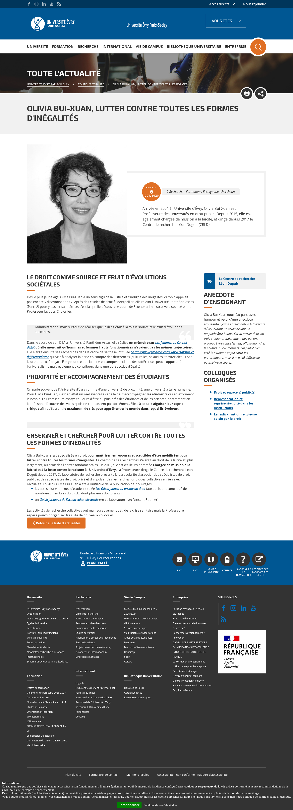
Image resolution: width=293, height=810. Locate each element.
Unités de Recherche (87, 613)
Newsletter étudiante (38, 647)
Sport (127, 656)
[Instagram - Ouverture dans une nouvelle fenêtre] (36, 4)
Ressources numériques (137, 697)
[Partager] (260, 93)
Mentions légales (137, 775)
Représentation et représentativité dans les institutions (233, 403)
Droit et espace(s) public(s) (234, 392)
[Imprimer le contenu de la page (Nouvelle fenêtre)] (246, 93)
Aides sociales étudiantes (138, 637)
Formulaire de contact (103, 775)
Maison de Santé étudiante (139, 647)
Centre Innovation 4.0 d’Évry (188, 680)
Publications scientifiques (89, 618)
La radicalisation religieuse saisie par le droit (235, 416)
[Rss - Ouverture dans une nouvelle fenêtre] (59, 4)
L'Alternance (34, 721)
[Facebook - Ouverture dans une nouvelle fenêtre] (29, 4)
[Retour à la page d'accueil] (52, 22)
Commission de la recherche (91, 628)
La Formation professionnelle (189, 661)
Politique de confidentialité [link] (160, 805)
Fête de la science (85, 642)
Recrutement (34, 628)
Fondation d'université (185, 618)
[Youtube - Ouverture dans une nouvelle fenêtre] (52, 4)
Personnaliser (129, 805)
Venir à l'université (37, 637)
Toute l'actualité (91, 84)
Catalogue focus (133, 692)
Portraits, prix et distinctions (42, 633)
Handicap (129, 652)
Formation (63, 46)
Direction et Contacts (87, 656)
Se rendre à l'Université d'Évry (92, 707)
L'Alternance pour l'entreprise (189, 666)
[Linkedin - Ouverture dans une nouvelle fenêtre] (44, 4)
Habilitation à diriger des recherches (96, 637)
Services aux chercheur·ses (91, 623)
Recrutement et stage (185, 671)
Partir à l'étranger (85, 692)
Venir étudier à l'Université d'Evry (94, 697)
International (117, 46)
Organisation (34, 613)
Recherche (88, 46)
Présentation (83, 609)
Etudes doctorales (85, 633)
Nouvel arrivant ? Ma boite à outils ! (46, 702)
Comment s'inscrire (38, 697)
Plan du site (73, 775)
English (80, 683)
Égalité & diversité (37, 623)
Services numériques (135, 628)
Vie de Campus (149, 46)
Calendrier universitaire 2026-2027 (46, 692)
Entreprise (235, 46)
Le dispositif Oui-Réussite (41, 735)
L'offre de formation (38, 688)
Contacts (80, 716)
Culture (128, 661)
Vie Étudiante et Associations (140, 633)
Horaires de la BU (134, 688)
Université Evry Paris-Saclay (48, 84)
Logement (129, 642)
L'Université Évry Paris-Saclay (43, 609)
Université (37, 46)
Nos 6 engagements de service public (47, 618)
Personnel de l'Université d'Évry (93, 702)
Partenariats (82, 712)
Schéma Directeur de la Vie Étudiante (47, 661)
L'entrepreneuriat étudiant (187, 676)
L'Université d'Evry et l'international (95, 688)
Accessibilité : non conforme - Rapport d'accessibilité (192, 775)
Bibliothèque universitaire (194, 46)
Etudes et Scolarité (37, 707)
